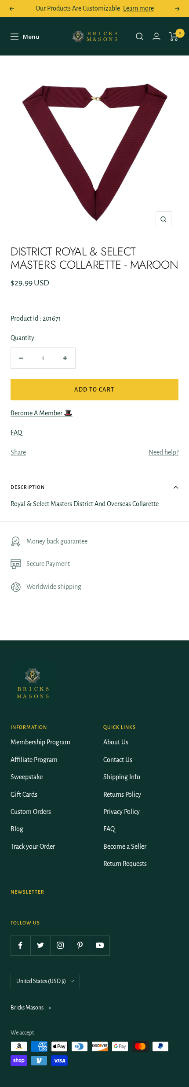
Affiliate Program (34, 759)
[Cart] (173, 36)
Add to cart (94, 390)
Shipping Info (121, 776)
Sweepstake (27, 776)
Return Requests (125, 863)
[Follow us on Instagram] (60, 945)
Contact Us (117, 759)
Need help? (163, 452)
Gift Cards (24, 794)
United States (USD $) (41, 981)
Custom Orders (31, 811)
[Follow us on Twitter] (40, 945)
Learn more (138, 8)
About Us (115, 742)
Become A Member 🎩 (42, 413)
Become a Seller (124, 846)
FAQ (16, 432)
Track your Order (33, 846)
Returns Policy (122, 794)
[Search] (140, 37)
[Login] (156, 36)
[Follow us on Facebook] (20, 945)
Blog (17, 828)
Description (28, 487)
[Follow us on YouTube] (99, 945)
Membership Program (40, 742)
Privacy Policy (121, 811)
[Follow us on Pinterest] (80, 945)
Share (18, 452)
